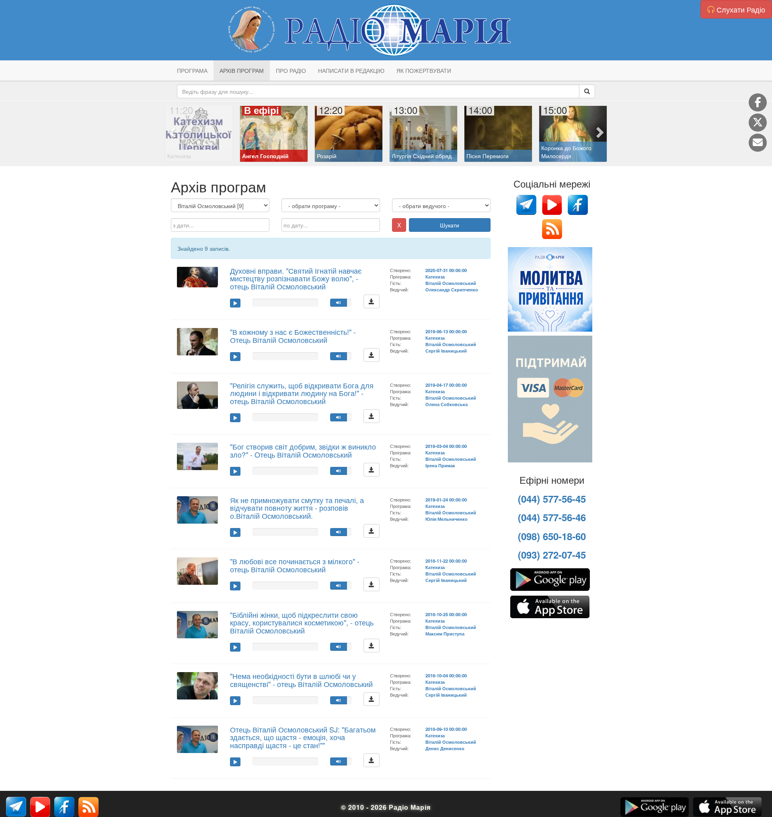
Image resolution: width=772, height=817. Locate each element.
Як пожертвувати (423, 70)
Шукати (449, 225)
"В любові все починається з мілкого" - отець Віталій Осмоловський (294, 565)
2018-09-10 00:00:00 (446, 729)
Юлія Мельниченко (446, 519)
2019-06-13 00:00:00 (446, 331)
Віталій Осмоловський (450, 283)
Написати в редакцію (351, 70)
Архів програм (242, 70)
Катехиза (435, 276)
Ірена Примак (440, 465)
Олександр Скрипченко (451, 289)
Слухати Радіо (740, 9)
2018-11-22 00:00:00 (446, 560)
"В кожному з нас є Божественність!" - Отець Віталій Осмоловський (293, 335)
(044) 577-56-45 (552, 498)
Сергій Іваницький (446, 350)
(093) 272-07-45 (552, 554)
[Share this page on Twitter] (758, 122)
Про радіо (291, 70)
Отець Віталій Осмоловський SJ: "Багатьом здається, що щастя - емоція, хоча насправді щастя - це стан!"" (303, 737)
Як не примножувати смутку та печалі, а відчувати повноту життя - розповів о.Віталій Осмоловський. (297, 508)
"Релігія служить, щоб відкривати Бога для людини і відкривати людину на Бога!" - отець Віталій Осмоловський (302, 393)
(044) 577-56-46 (552, 517)
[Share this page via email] (758, 143)
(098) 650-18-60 (552, 536)
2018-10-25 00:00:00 (446, 614)
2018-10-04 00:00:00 (446, 675)
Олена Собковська (446, 404)
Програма (192, 70)
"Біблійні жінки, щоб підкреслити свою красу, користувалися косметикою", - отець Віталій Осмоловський (302, 622)
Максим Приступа (444, 633)
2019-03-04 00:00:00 (446, 446)
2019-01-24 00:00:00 (446, 499)
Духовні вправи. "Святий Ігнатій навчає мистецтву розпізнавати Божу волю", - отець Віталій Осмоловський (295, 278)
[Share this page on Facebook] (758, 102)
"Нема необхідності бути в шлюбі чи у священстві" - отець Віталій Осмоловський (301, 680)
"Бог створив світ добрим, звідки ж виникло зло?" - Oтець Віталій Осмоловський (303, 450)
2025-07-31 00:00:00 (446, 270)
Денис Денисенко (444, 748)
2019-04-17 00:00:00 (446, 385)
